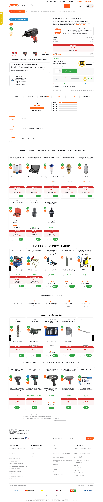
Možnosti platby (35, 448)
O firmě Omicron (78, 451)
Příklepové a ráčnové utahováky (48, 11)
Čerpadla (76, 470)
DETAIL (17, 407)
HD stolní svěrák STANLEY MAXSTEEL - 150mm (34, 320)
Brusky (76, 465)
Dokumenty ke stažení (15, 451)
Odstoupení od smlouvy (15, 478)
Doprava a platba (35, 456)
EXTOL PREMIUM (90, 37)
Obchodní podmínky (14, 456)
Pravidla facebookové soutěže (17, 448)
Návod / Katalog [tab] (86, 96)
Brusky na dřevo (78, 467)
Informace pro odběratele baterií (18, 466)
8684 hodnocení (75, 78)
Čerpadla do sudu (78, 472)
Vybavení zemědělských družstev (82, 448)
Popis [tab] (16, 96)
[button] (21, 286)
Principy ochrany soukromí (16, 463)
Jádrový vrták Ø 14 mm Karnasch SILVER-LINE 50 (18, 320)
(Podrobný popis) (80, 24)
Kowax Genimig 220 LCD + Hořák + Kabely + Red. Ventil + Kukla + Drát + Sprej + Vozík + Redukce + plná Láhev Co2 (85, 252)
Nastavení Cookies (14, 473)
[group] (17, 268)
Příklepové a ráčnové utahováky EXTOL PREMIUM (82, 90)
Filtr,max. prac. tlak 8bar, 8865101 (51, 157)
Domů (27, 11)
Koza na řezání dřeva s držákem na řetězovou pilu (35, 251)
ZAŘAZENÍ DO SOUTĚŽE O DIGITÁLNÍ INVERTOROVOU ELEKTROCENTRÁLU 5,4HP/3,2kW (21, 79)
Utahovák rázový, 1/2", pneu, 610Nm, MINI (17, 370)
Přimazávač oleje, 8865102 (68, 157)
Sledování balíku (35, 451)
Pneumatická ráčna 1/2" (86, 369)
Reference (55, 464)
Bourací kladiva (78, 462)
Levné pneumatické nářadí (28, 416)
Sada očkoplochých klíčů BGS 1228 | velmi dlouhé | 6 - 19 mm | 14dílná (51, 321)
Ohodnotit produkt (37, 108)
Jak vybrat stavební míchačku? (82, 460)
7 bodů (89, 64)
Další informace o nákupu (16, 476)
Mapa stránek (81, 485)
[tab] (59, 96)
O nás (54, 466)
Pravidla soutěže (13, 461)
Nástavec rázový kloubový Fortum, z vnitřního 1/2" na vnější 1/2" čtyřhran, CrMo (51, 202)
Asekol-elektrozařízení (15, 471)
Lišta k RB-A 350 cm (85, 320)
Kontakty (71, 1)
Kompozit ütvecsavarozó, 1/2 (60, 420)
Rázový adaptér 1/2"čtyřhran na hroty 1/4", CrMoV (34, 201)
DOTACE (33, 453)
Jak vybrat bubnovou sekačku (82, 453)
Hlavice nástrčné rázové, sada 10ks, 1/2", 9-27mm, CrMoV (17, 201)
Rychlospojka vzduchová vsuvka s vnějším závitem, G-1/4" (86, 158)
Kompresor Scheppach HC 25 (18, 250)
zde (65, 495)
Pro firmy (62, 1)
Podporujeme (56, 451)
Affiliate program (57, 471)
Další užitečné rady (79, 475)
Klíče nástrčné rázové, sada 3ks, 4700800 (17, 158)
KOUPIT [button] (56, 286)
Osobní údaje (91, 485)
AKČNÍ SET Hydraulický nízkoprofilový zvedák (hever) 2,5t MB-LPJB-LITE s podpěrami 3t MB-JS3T (51, 252)
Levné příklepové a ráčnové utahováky (43, 416)
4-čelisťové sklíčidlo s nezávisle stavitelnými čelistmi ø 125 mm (68, 320)
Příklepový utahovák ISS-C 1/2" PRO (34, 370)
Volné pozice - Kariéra (58, 457)
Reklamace (12, 453)
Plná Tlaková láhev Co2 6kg (68, 250)
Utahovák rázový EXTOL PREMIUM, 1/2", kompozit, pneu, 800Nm (68, 370)
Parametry (30, 96)
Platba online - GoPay (15, 468)
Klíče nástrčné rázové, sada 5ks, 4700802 (34, 158)
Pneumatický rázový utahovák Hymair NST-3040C (51, 370)
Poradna (55, 448)
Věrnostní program (51, 1)
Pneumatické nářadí (34, 11)
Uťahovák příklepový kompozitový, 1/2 (51, 418)
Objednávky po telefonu (15, 458)
